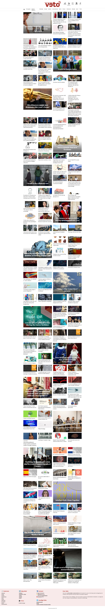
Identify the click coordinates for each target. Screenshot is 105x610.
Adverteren (40, 594)
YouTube (20, 596)
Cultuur (63, 9)
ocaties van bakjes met (41, 604)
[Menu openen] (24, 9)
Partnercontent (4, 604)
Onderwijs (41, 9)
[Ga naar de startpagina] (52, 4)
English (2, 602)
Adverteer (65, 4)
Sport (77, 9)
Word (38, 593)
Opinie (60, 9)
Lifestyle (73, 9)
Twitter (20, 595)
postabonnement (44, 595)
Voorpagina (28, 9)
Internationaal (55, 9)
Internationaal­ (3, 596)
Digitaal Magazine (33, 10)
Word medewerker (68, 5)
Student (49, 9)
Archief (73, 4)
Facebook (20, 593)
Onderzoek (69, 9)
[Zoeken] (80, 4)
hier (100, 596)
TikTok (25, 594)
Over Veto (76, 4)
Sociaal (45, 9)
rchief (37, 603)
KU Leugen (3, 601)
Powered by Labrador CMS (52, 608)
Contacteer (40, 596)
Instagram (20, 594)
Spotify (20, 598)
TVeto (80, 9)
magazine (40, 602)
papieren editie (47, 604)
